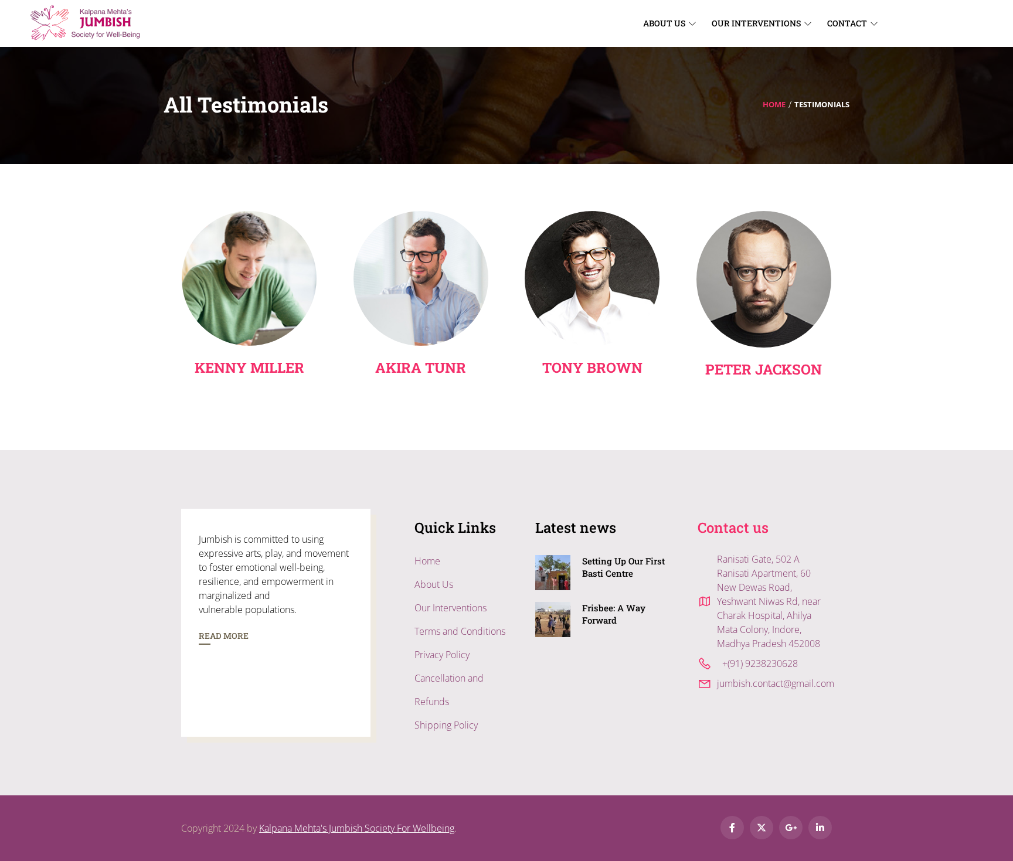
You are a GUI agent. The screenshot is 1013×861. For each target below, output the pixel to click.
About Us (433, 584)
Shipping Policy (446, 725)
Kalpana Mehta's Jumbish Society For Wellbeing (356, 828)
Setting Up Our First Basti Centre (623, 567)
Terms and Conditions (459, 631)
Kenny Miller (249, 367)
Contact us (733, 527)
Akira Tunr (420, 367)
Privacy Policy (442, 654)
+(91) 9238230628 (760, 663)
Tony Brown (592, 367)
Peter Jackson (763, 369)
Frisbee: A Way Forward (613, 614)
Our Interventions (450, 607)
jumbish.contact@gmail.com (775, 683)
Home (774, 104)
